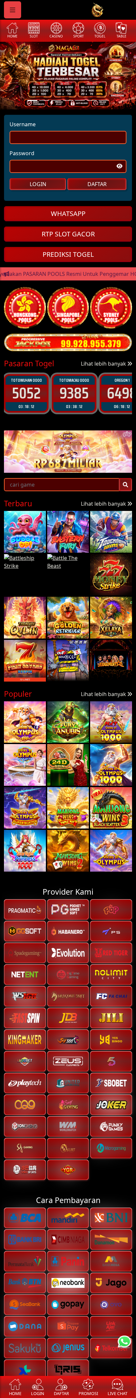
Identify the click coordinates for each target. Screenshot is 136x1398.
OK (68, 744)
